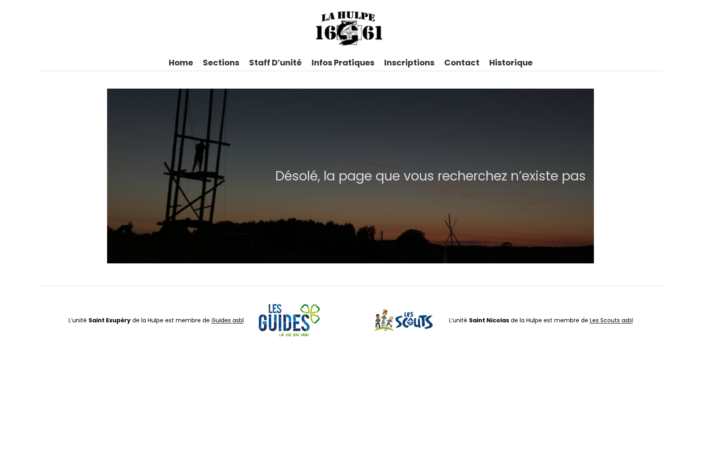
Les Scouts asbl (611, 320)
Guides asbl (227, 320)
